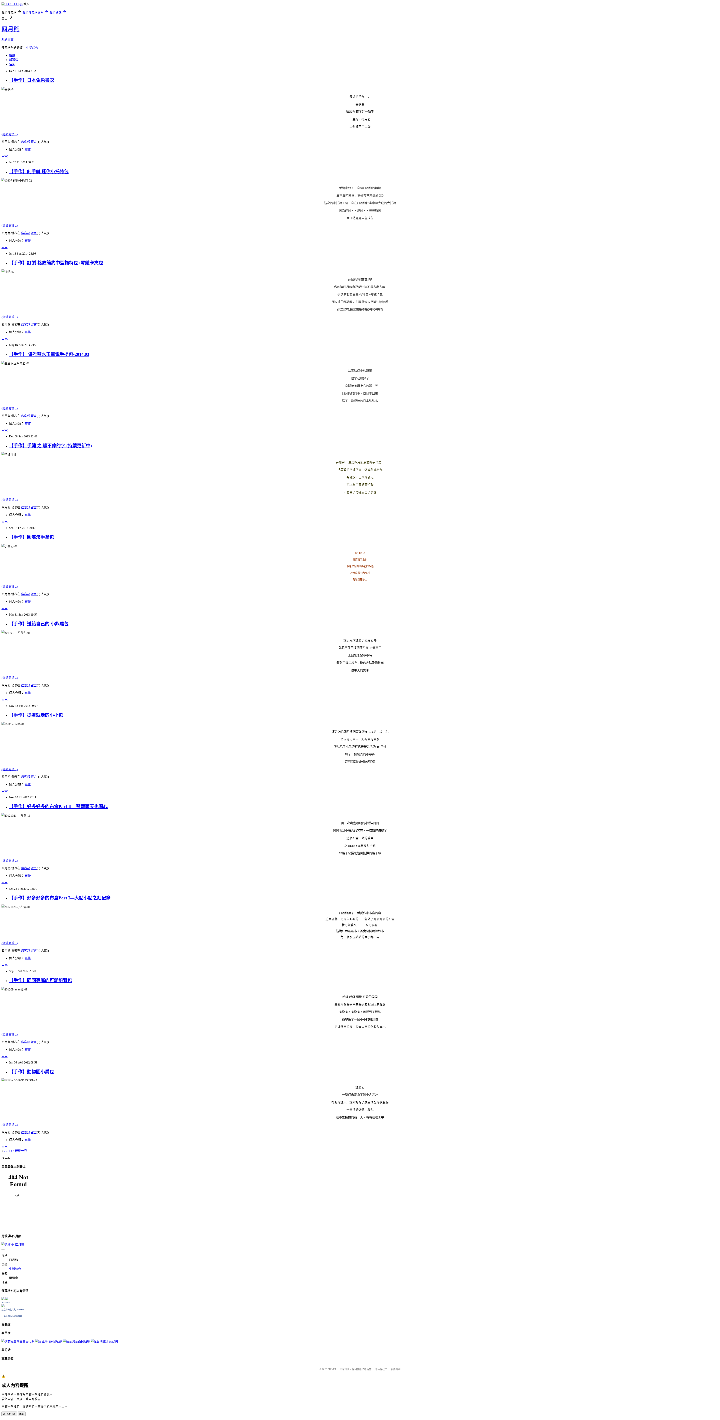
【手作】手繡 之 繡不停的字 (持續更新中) (50, 445)
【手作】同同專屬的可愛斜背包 (40, 980)
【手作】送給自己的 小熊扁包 (39, 623)
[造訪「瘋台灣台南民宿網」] (76, 1341)
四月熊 (11, 29)
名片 (12, 64)
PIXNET (332, 1369)
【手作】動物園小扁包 (31, 1071)
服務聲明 (395, 1369)
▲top (5, 156)
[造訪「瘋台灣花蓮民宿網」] (48, 1341)
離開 (21, 1414)
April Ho (20, 1309)
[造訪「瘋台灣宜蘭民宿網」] (18, 1341)
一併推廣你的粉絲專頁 (12, 1316)
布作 (28, 149)
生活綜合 (32, 47)
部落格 (13, 59)
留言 (34, 141)
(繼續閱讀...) (10, 134)
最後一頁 (21, 1150)
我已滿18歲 (9, 1414)
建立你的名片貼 (9, 1309)
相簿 (12, 55)
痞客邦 (25, 141)
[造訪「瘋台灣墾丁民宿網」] (104, 1341)
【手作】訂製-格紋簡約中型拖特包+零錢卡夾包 (56, 262)
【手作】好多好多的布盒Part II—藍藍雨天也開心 (58, 806)
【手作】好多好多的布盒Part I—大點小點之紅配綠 (59, 897)
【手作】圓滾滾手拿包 (31, 537)
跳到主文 (8, 39)
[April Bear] (3, 1306)
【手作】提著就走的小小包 (36, 715)
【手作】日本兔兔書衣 (31, 80)
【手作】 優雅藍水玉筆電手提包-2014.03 (49, 354)
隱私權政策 (381, 1369)
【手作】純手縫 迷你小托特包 (39, 171)
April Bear (6, 1302)
